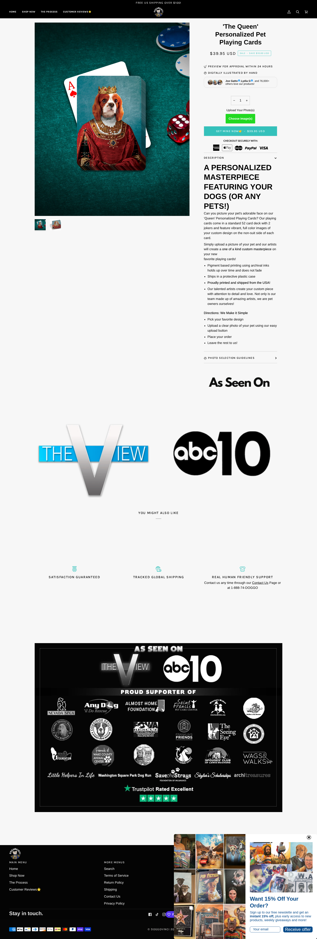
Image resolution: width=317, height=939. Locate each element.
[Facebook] (150, 914)
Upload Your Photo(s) (240, 110)
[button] (28, 12)
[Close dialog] (309, 837)
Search (109, 869)
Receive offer (298, 929)
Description (214, 157)
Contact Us (260, 583)
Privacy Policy (114, 903)
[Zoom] (41, 209)
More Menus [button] (114, 862)
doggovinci (160, 929)
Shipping (110, 889)
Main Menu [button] (18, 862)
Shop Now (16, 875)
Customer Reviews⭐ (25, 889)
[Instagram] (164, 914)
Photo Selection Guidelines (231, 358)
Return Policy (114, 882)
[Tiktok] (157, 914)
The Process (18, 882)
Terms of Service (116, 875)
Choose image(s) (240, 118)
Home (13, 869)
